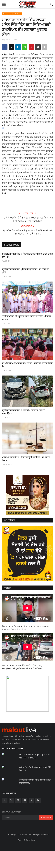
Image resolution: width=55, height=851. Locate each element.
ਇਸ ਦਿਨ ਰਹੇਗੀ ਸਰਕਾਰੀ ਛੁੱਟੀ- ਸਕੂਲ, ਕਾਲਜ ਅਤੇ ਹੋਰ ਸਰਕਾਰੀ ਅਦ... (34, 756)
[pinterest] (31, 800)
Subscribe (46, 817)
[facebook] (4, 800)
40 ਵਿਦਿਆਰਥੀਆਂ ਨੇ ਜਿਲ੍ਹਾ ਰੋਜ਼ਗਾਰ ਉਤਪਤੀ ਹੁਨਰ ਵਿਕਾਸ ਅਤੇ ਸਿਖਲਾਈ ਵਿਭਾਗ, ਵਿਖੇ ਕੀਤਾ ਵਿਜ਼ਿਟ (27, 219)
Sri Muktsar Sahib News (12, 14)
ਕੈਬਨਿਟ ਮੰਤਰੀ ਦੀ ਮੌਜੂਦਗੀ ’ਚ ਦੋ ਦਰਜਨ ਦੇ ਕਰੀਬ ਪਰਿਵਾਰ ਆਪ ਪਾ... (26, 318)
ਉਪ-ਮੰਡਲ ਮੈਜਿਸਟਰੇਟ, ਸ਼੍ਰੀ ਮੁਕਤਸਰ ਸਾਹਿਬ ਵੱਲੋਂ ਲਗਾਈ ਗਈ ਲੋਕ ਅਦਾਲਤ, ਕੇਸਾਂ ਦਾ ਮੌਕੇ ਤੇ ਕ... (27, 232)
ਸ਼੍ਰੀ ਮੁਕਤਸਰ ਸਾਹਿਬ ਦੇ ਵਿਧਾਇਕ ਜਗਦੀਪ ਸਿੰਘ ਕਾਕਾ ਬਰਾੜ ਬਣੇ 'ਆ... (27, 255)
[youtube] (24, 800)
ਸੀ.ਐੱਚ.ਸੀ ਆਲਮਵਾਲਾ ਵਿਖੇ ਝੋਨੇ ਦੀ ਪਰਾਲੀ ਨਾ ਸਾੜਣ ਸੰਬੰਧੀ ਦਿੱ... (27, 365)
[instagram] (18, 800)
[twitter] (11, 800)
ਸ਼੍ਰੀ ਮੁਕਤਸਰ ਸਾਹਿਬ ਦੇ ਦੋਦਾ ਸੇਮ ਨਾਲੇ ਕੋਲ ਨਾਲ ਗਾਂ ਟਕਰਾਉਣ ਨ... (23, 412)
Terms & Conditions (26, 840)
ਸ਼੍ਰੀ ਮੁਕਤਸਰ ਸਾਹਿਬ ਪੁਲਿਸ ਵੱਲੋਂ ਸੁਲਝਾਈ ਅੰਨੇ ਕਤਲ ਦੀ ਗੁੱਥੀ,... (25, 271)
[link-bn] (27, 495)
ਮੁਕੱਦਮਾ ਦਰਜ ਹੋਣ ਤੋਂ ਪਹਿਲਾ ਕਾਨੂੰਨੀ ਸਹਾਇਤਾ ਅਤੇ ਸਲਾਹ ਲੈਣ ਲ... (26, 459)
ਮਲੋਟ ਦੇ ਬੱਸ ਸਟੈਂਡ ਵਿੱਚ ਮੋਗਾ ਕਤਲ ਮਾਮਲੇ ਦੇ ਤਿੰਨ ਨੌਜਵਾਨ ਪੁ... (35, 768)
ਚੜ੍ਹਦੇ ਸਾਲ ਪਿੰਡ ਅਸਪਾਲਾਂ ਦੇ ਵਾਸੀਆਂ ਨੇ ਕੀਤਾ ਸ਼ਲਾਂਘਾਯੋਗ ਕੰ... (35, 781)
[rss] (38, 800)
